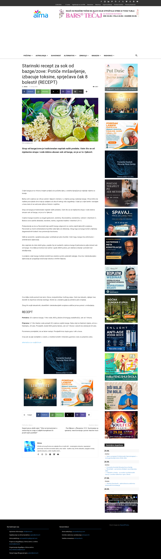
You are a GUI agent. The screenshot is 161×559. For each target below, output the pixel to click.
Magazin (95, 55)
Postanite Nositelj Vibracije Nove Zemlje (119, 467)
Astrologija (41, 55)
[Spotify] (51, 454)
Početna (27, 55)
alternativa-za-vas (28, 342)
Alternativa (69, 55)
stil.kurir (38, 342)
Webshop (98, 4)
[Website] (130, 1)
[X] (123, 1)
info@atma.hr (27, 531)
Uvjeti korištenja (107, 4)
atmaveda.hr (78, 538)
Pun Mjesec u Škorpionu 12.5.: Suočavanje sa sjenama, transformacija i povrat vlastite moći (81, 429)
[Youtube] (137, 1)
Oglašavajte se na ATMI (78, 4)
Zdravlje (83, 55)
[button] (136, 56)
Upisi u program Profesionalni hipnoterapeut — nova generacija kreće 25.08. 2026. (121, 457)
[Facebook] (101, 1)
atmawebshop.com (78, 531)
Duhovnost (56, 55)
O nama (67, 4)
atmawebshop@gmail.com (28, 538)
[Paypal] (112, 1)
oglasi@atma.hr (35, 535)
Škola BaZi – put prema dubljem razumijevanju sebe (121, 470)
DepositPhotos (124, 525)
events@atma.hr (14, 544)
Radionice (108, 55)
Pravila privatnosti (130, 4)
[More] (86, 91)
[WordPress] (133, 1)
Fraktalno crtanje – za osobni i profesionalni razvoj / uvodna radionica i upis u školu (120, 473)
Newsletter (90, 4)
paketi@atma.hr (33, 553)
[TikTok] (119, 1)
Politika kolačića (118, 4)
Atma (25, 86)
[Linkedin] (108, 1)
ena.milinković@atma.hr (17, 550)
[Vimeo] (126, 1)
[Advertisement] (80, 36)
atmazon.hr (86, 535)
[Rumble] (115, 1)
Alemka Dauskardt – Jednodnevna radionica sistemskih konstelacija (120, 484)
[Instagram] (104, 1)
